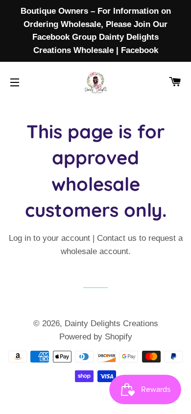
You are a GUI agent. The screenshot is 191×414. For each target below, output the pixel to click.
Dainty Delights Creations (111, 323)
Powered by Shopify (95, 336)
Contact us (117, 238)
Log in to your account (49, 238)
